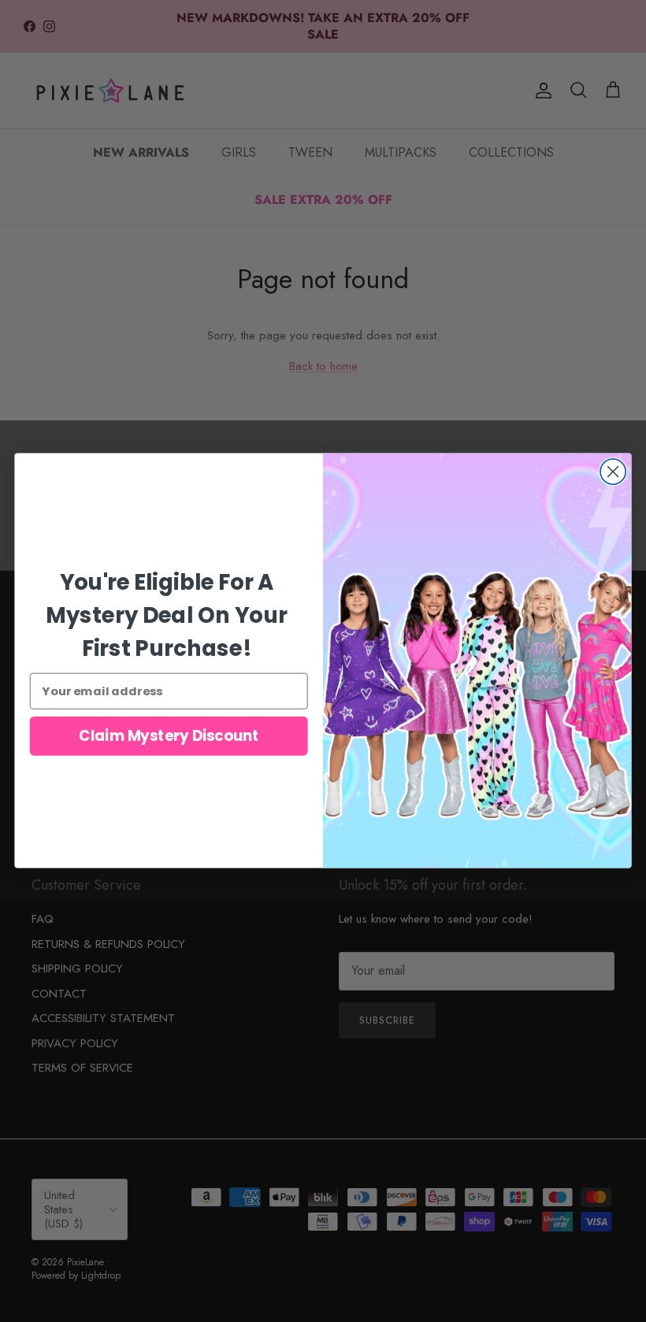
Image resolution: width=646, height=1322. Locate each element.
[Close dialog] (613, 471)
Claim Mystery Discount (168, 736)
